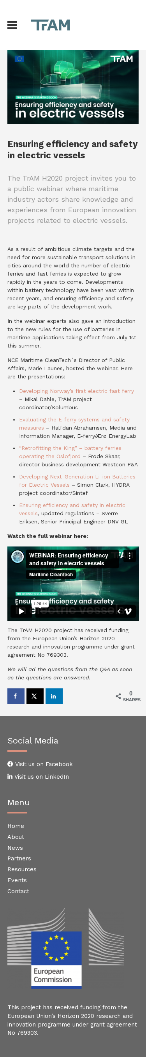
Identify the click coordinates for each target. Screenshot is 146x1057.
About (15, 836)
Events (17, 880)
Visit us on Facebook (43, 764)
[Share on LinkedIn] (54, 696)
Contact (18, 891)
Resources (22, 869)
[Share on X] (35, 696)
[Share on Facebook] (16, 696)
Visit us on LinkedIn (40, 776)
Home (15, 825)
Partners (19, 858)
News (15, 847)
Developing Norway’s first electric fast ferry (76, 391)
